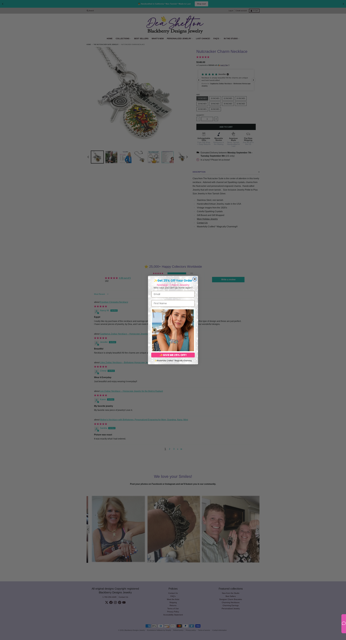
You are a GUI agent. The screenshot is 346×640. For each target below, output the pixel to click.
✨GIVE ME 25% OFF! (173, 355)
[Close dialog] (195, 279)
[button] (173, 330)
